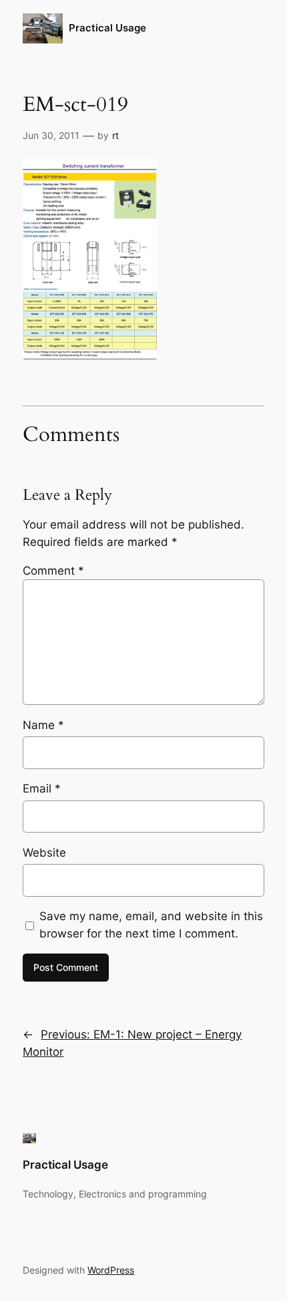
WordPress (110, 1270)
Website (44, 852)
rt (115, 135)
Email (42, 788)
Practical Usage (107, 28)
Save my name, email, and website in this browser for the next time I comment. (151, 924)
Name (43, 725)
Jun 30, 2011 (51, 135)
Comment (53, 570)
